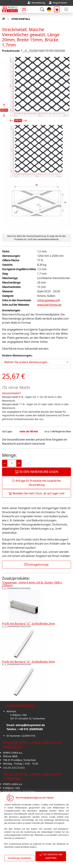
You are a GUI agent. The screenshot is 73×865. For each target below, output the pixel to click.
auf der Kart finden (14, 767)
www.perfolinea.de (49, 305)
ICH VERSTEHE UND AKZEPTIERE (52, 856)
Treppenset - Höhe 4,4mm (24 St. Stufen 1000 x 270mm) (32, 584)
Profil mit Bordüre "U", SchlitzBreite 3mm (28, 662)
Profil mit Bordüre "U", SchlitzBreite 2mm (28, 623)
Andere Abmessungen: (17, 355)
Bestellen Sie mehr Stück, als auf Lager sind (38, 493)
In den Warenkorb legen (38, 472)
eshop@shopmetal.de (30, 725)
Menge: (9, 455)
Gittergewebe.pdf (48, 300)
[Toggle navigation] (66, 9)
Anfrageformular (38, 564)
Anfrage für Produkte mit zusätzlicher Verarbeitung (38, 483)
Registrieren (60, 2)
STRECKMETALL (20, 19)
